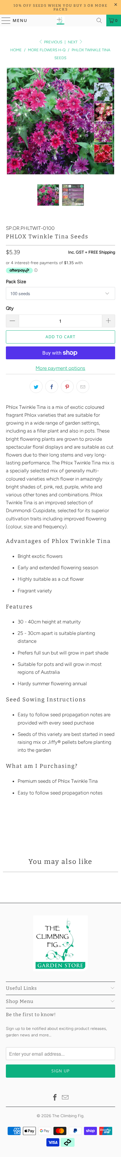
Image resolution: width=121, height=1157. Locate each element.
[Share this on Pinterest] (67, 386)
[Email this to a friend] (82, 386)
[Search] (99, 20)
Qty (10, 308)
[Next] (110, 121)
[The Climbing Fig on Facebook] (55, 1098)
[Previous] (10, 121)
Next (73, 42)
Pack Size (16, 281)
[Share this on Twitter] (36, 386)
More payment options (60, 368)
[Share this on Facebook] (51, 386)
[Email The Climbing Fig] (65, 1098)
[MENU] (3, 20)
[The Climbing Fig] (60, 20)
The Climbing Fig (67, 1115)
